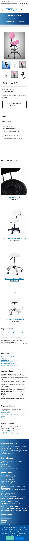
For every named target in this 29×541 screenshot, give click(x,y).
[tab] (14, 116)
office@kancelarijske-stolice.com (8, 5)
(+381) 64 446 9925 (9, 481)
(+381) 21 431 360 (9, 477)
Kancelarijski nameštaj (7, 356)
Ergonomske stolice (6, 361)
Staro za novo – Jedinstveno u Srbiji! (11, 414)
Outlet (3, 416)
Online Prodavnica (6, 518)
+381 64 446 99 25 (9, 430)
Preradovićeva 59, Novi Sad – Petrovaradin (13, 496)
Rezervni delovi (5, 412)
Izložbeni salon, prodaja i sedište (10, 434)
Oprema (3, 417)
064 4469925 (14, 3)
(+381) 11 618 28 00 (8, 432)
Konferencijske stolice (7, 363)
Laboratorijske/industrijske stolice (10, 365)
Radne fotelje (5, 360)
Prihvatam (10, 538)
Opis (4, 116)
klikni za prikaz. (13, 333)
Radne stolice (5, 358)
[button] (4, 45)
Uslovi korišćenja (5, 524)
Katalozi (3, 522)
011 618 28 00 (4, 3)
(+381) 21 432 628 (7, 479)
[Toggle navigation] (27, 10)
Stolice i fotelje (5, 411)
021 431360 (9, 3)
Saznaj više (19, 538)
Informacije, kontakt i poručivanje (14, 104)
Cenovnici (4, 520)
